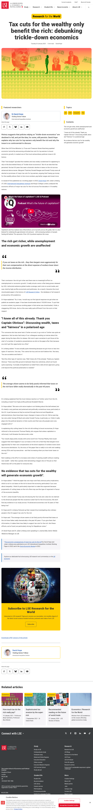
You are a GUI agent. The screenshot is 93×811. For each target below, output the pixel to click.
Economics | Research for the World (81, 710)
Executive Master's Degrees (42, 765)
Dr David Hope (17, 114)
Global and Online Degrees (41, 757)
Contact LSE (68, 791)
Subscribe (31, 624)
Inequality (77, 113)
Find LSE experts (69, 762)
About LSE (76, 7)
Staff (76, 2)
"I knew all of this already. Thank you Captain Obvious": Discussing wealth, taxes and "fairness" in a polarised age (77, 135)
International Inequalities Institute (18, 184)
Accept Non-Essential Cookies (69, 805)
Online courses (38, 762)
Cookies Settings (69, 778)
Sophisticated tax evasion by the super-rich (34, 712)
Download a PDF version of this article (14, 638)
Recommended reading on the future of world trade (57, 712)
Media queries (69, 783)
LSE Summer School (40, 767)
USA (70, 113)
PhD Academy (38, 789)
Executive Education (39, 759)
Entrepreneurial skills (40, 791)
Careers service (38, 786)
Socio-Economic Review (27, 546)
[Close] (90, 803)
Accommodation (39, 781)
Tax (83, 113)
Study (26, 7)
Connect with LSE (11, 733)
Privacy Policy (18, 809)
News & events (62, 7)
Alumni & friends (85, 2)
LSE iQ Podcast (69, 759)
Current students (66, 2)
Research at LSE (69, 749)
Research (36, 7)
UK (65, 113)
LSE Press (67, 757)
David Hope (42, 181)
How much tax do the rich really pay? (11, 710)
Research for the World (71, 754)
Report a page (69, 794)
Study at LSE (37, 749)
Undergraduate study (40, 752)
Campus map (68, 789)
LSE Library (37, 783)
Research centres (70, 765)
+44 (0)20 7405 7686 (7, 781)
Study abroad (38, 770)
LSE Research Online (33, 292)
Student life (48, 7)
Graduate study (38, 754)
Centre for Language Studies (42, 794)
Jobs (66, 786)
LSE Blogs (67, 752)
